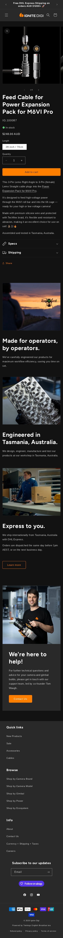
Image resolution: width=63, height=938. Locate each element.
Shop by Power (14, 801)
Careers (10, 851)
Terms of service (48, 931)
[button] (6, 15)
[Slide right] (38, 89)
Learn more (14, 565)
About (9, 829)
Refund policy (16, 931)
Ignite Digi (35, 921)
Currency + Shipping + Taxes (22, 843)
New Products (14, 736)
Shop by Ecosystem (17, 808)
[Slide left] (24, 89)
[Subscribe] (48, 872)
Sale (8, 743)
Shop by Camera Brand (19, 779)
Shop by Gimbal (15, 793)
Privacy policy (31, 931)
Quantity (6, 154)
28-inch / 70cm (14, 147)
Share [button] (9, 263)
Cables (10, 758)
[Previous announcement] (6, 4)
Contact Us (20, 698)
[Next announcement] (57, 4)
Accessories (13, 750)
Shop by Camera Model (19, 786)
